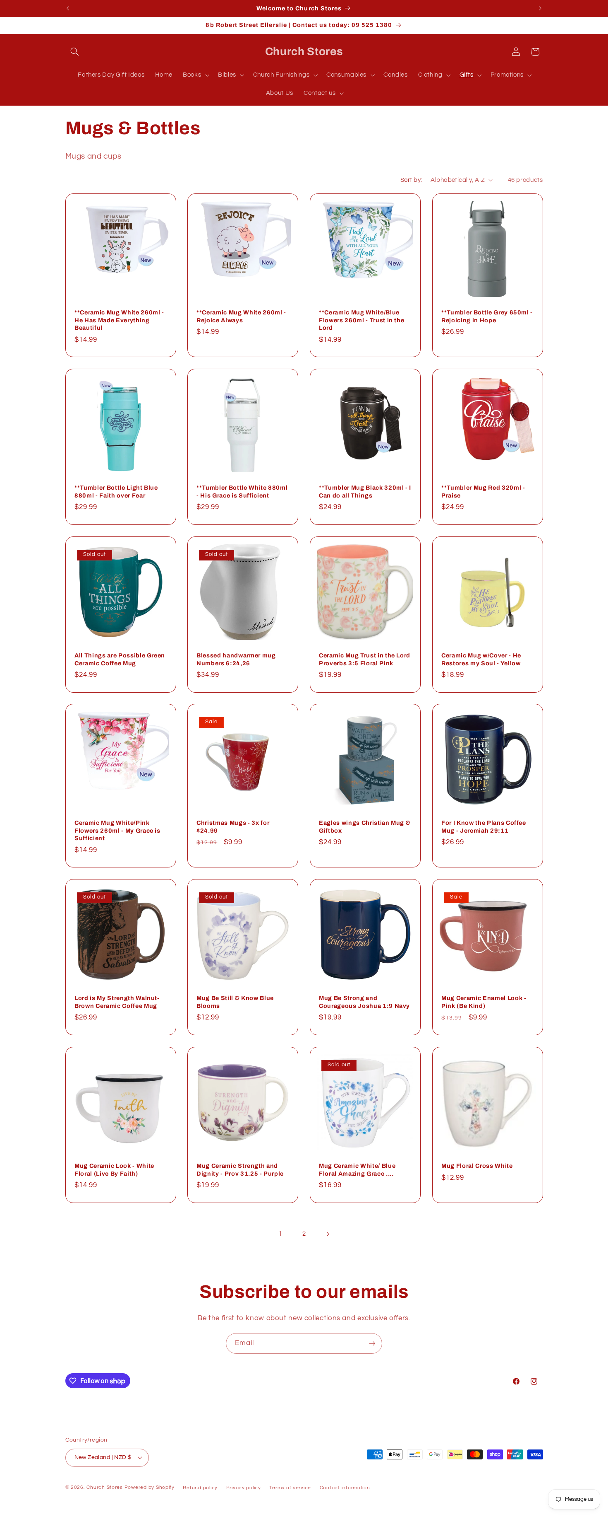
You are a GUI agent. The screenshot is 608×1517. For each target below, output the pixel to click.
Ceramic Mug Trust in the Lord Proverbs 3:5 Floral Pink (364, 659)
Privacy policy (243, 1488)
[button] (74, 51)
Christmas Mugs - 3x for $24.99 (232, 827)
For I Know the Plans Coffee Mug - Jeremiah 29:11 (483, 827)
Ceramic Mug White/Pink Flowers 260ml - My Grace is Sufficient (117, 831)
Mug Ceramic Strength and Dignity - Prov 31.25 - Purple (240, 1169)
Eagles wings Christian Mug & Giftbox (364, 827)
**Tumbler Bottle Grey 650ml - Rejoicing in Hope (487, 316)
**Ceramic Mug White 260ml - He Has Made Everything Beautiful (119, 320)
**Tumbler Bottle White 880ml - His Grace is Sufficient (241, 492)
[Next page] (327, 1234)
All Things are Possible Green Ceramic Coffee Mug (119, 659)
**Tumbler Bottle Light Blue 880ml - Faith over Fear (116, 492)
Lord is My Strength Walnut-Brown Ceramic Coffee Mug (117, 1002)
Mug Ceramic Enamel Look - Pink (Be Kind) (484, 1002)
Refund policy (200, 1488)
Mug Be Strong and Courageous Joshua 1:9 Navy (364, 1002)
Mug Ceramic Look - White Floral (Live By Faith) (114, 1169)
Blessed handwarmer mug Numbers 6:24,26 (236, 659)
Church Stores (104, 1487)
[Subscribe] (372, 1343)
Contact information (345, 1488)
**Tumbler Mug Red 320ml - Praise (483, 492)
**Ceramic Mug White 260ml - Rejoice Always (241, 316)
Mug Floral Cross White (477, 1165)
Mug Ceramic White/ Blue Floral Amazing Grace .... (357, 1169)
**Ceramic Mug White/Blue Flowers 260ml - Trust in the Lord (361, 320)
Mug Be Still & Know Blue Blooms (235, 1002)
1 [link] (280, 1233)
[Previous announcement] (68, 8)
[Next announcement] (540, 8)
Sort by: (411, 180)
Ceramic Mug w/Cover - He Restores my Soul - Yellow (481, 659)
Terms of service (290, 1488)
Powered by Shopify (149, 1487)
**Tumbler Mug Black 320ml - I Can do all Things (365, 492)
